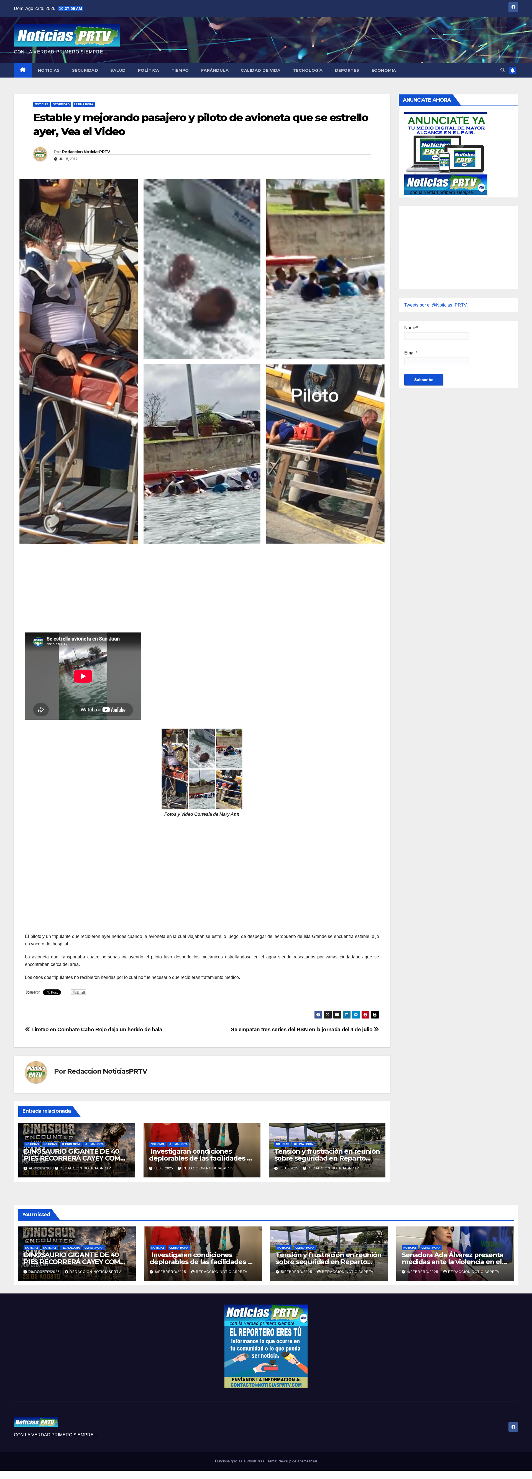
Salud (118, 70)
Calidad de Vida (261, 70)
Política (148, 70)
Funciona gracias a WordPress (240, 1461)
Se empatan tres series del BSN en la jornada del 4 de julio (302, 1029)
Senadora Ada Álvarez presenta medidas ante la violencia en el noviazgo (452, 1262)
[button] (502, 70)
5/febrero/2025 (297, 1272)
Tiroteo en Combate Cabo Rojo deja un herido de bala (96, 1029)
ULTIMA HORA (83, 104)
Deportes (347, 70)
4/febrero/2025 (423, 1272)
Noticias (49, 70)
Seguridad (85, 70)
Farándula (215, 70)
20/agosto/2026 (45, 1272)
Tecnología (308, 70)
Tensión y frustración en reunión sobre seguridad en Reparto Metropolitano (327, 1158)
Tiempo (180, 70)
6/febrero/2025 (171, 1272)
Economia (384, 70)
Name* (411, 327)
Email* (410, 353)
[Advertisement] (191, 593)
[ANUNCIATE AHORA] (445, 152)
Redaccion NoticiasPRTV (86, 151)
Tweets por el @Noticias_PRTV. (436, 305)
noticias (32, 1144)
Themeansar (307, 1461)
